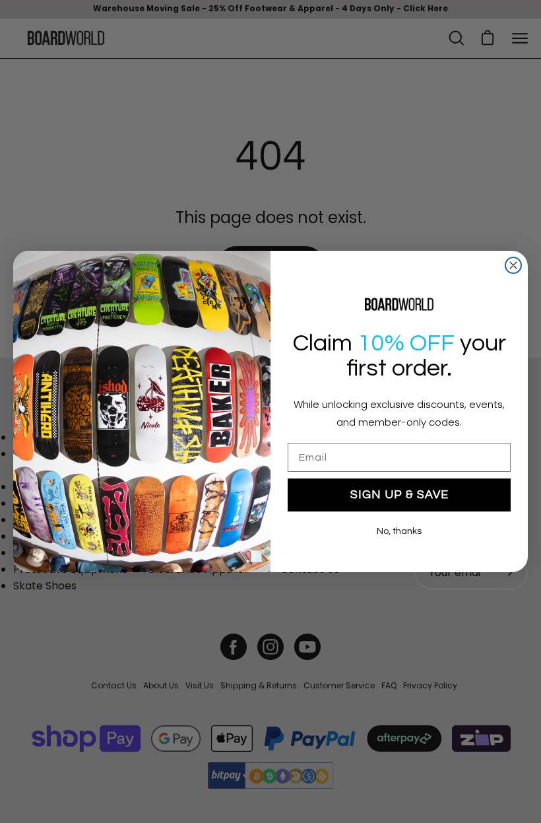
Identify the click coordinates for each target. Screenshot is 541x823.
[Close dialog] (513, 265)
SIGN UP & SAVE (399, 494)
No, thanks (399, 531)
